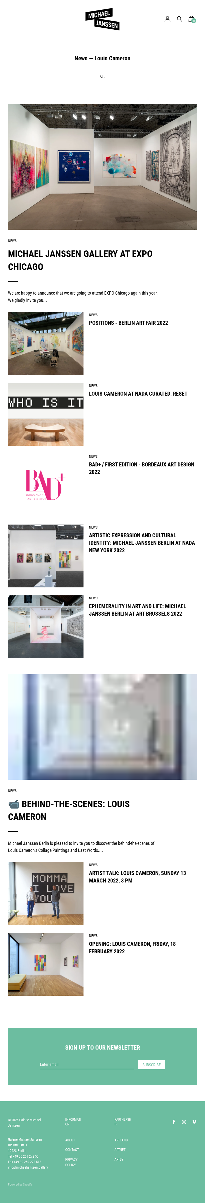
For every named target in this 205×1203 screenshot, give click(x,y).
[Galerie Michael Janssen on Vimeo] (194, 1122)
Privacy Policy (71, 1162)
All (102, 77)
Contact (72, 1150)
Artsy (118, 1159)
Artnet (120, 1150)
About (70, 1140)
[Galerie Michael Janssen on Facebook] (173, 1122)
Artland (121, 1140)
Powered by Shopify (20, 1184)
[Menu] (12, 19)
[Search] (179, 19)
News (81, 58)
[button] (191, 20)
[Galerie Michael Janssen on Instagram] (184, 1122)
